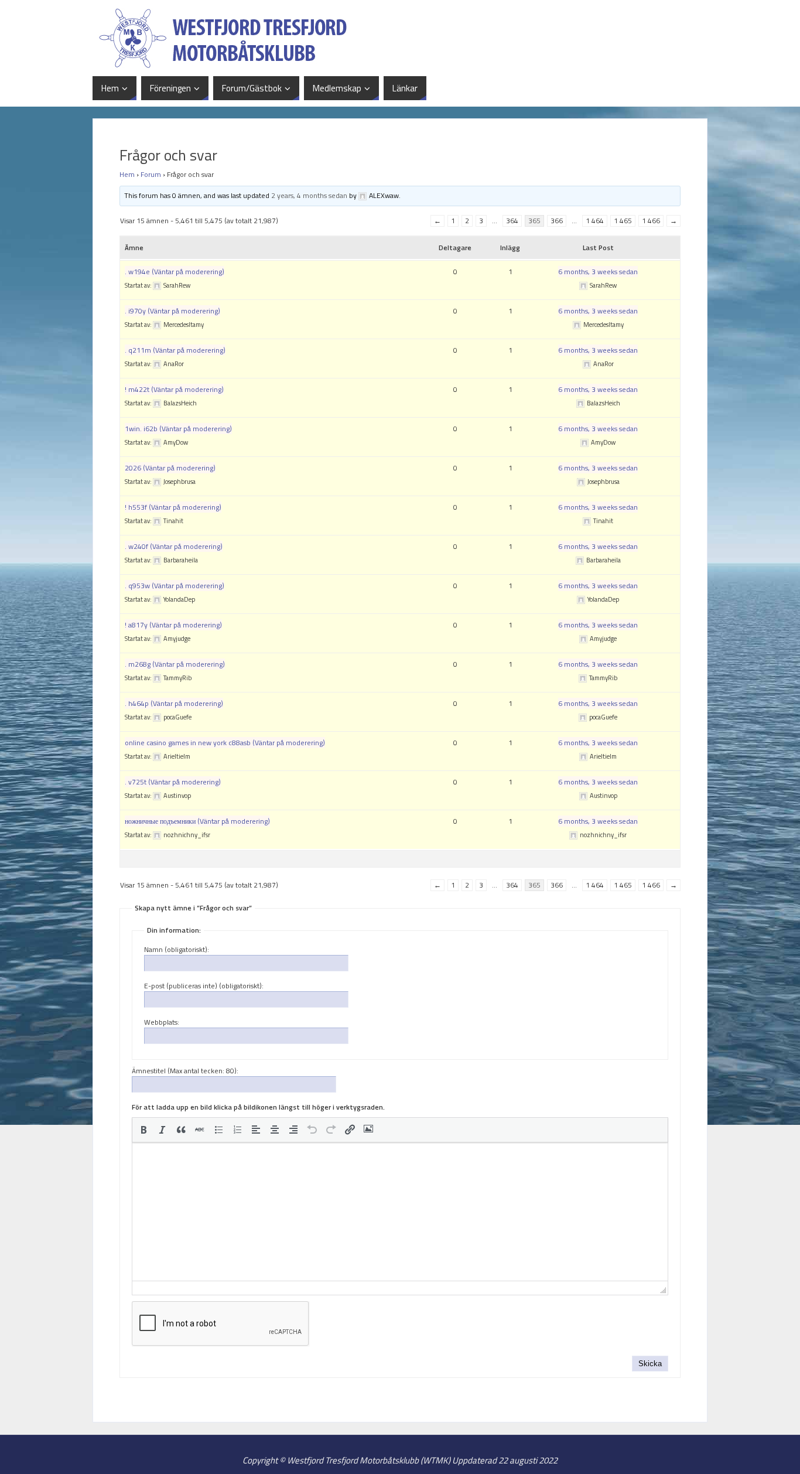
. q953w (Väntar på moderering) (174, 585)
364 (512, 220)
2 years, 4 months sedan (309, 195)
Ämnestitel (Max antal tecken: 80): (185, 1071)
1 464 (595, 220)
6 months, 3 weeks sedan (598, 271)
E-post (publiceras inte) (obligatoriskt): (204, 986)
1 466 (651, 220)
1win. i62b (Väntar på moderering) (178, 428)
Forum (151, 174)
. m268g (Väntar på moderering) (175, 664)
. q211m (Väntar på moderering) (175, 350)
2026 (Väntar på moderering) (170, 467)
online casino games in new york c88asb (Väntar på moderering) (225, 742)
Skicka (650, 1363)
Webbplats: (161, 1022)
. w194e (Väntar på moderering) (174, 271)
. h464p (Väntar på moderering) (174, 703)
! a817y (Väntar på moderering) (173, 624)
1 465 (623, 220)
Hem (127, 174)
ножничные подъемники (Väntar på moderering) (197, 821)
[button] (143, 1130)
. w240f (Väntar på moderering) (174, 546)
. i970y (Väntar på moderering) (172, 310)
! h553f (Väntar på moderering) (173, 507)
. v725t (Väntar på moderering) (173, 781)
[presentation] (143, 1129)
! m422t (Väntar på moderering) (174, 389)
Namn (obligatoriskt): (176, 949)
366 (557, 220)
